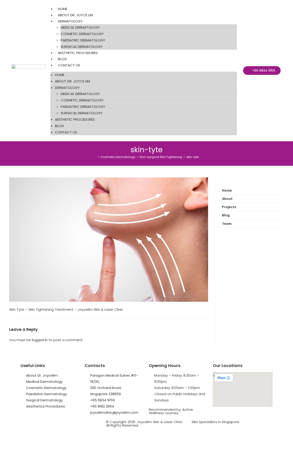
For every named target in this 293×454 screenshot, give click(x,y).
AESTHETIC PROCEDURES (78, 52)
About (227, 198)
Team (227, 223)
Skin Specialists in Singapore (215, 421)
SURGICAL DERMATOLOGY (82, 46)
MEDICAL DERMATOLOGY (80, 27)
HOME (62, 8)
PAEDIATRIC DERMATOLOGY (83, 40)
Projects (229, 207)
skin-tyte (192, 157)
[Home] (95, 157)
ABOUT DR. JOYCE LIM (75, 15)
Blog (226, 215)
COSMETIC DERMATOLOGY (82, 33)
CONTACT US (69, 65)
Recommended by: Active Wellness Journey (171, 411)
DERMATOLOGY (70, 21)
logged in (40, 339)
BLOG (62, 59)
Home (227, 190)
